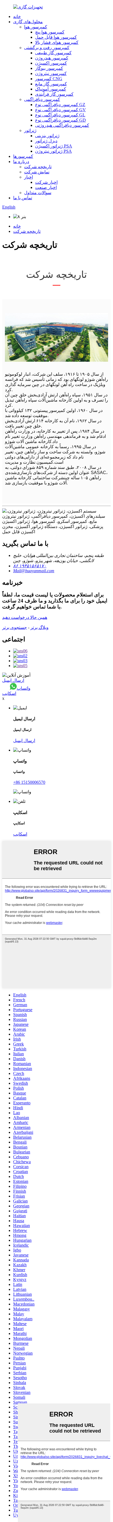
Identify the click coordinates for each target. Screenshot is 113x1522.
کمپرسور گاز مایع (51, 84)
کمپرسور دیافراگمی (42, 99)
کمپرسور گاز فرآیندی (54, 94)
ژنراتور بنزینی (47, 135)
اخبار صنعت (46, 187)
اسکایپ (9, 693)
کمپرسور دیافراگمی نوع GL (60, 115)
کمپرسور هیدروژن (51, 58)
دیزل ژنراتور (46, 140)
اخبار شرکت (46, 182)
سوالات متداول (37, 192)
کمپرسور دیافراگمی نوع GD (60, 120)
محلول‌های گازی (28, 21)
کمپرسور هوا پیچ (49, 32)
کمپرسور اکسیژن (51, 63)
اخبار (28, 177)
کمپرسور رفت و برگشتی (46, 47)
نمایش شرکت (36, 172)
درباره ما (21, 161)
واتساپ (23, 688)
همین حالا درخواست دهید (24, 617)
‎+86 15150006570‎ (29, 782)
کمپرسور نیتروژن (51, 73)
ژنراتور (30, 130)
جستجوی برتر (14, 627)
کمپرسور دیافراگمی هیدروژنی (62, 125)
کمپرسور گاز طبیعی (53, 52)
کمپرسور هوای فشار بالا (56, 42)
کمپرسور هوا (35, 27)
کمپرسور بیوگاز (49, 68)
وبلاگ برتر (39, 627)
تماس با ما (22, 197)
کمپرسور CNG (48, 78)
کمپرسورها (23, 156)
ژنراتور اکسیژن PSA (53, 146)
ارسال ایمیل (13, 680)
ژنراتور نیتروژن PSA (53, 151)
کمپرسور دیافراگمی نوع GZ (60, 104)
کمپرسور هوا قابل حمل (56, 37)
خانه (17, 16)
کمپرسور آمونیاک (50, 89)
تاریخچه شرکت (38, 166)
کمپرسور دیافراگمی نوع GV (60, 109)
